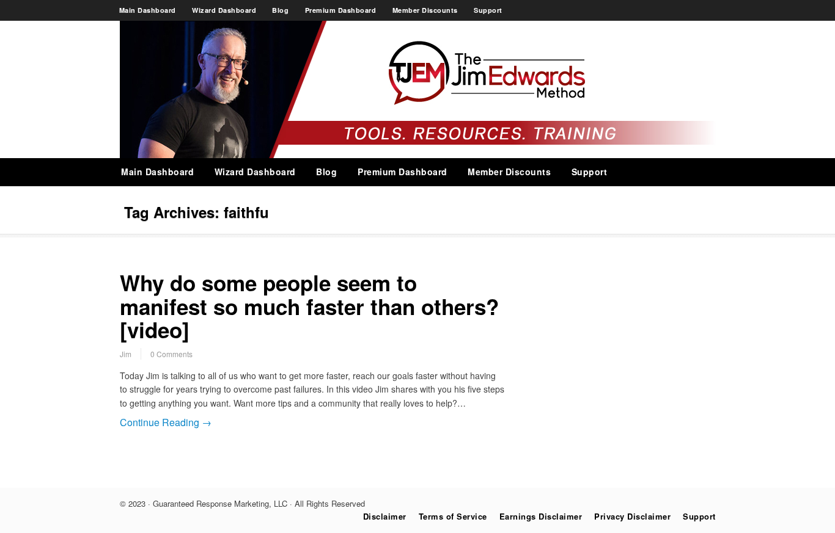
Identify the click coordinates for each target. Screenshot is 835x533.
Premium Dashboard (341, 10)
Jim (125, 354)
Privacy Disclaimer (632, 516)
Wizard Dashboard (224, 10)
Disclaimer (384, 516)
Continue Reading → (166, 422)
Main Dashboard (147, 10)
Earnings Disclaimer (541, 516)
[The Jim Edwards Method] (418, 154)
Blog (280, 10)
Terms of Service (453, 516)
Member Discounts (425, 10)
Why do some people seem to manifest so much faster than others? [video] (309, 306)
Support (488, 10)
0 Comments (171, 354)
